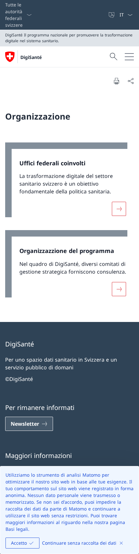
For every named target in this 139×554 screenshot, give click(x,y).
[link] (69, 183)
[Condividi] (130, 81)
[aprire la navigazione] (129, 56)
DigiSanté (31, 57)
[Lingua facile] (112, 15)
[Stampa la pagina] (116, 81)
